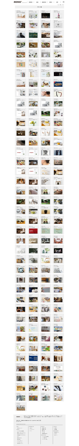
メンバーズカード (19, 440)
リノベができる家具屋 (45, 436)
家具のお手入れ (19, 437)
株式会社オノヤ (56, 432)
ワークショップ (32, 429)
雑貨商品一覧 (44, 429)
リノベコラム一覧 (44, 439)
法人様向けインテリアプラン (21, 435)
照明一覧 (43, 430)
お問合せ (55, 428)
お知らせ (31, 428)
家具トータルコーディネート (21, 432)
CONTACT (55, 426)
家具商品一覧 (44, 428)
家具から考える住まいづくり (21, 433)
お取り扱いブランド (20, 443)
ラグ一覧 (43, 432)
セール (31, 430)
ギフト (18, 436)
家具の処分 (18, 439)
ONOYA (55, 433)
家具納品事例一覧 (44, 433)
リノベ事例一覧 (44, 437)
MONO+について (19, 428)
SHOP (57, 2)
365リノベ (55, 435)
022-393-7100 (18, 421)
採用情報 (55, 429)
